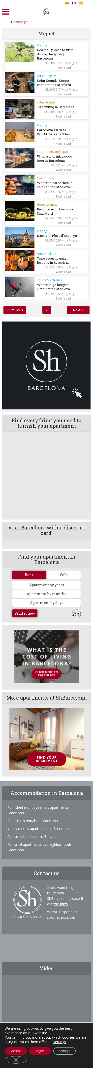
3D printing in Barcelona (55, 107)
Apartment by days (46, 602)
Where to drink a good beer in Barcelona (54, 158)
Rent (29, 574)
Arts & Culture (47, 76)
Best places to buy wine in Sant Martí (57, 211)
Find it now (25, 613)
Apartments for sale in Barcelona (34, 836)
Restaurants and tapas (52, 152)
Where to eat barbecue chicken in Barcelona (54, 185)
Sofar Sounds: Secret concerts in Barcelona (54, 82)
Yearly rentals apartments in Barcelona (38, 828)
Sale (64, 574)
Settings (64, 1051)
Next (77, 310)
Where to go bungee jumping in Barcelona (53, 286)
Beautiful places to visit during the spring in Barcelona (55, 54)
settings (59, 1042)
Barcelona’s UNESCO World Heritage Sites (53, 132)
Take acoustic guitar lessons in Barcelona (53, 260)
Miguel (73, 63)
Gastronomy (46, 178)
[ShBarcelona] (46, 10)
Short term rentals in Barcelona (32, 820)
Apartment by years (46, 585)
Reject (40, 1051)
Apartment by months (46, 593)
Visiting (42, 45)
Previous (16, 310)
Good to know (47, 204)
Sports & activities (49, 280)
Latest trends (46, 102)
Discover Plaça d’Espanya (57, 235)
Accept (16, 1051)
